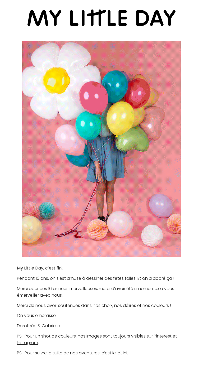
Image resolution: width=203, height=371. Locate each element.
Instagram (27, 343)
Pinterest (163, 336)
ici (114, 353)
